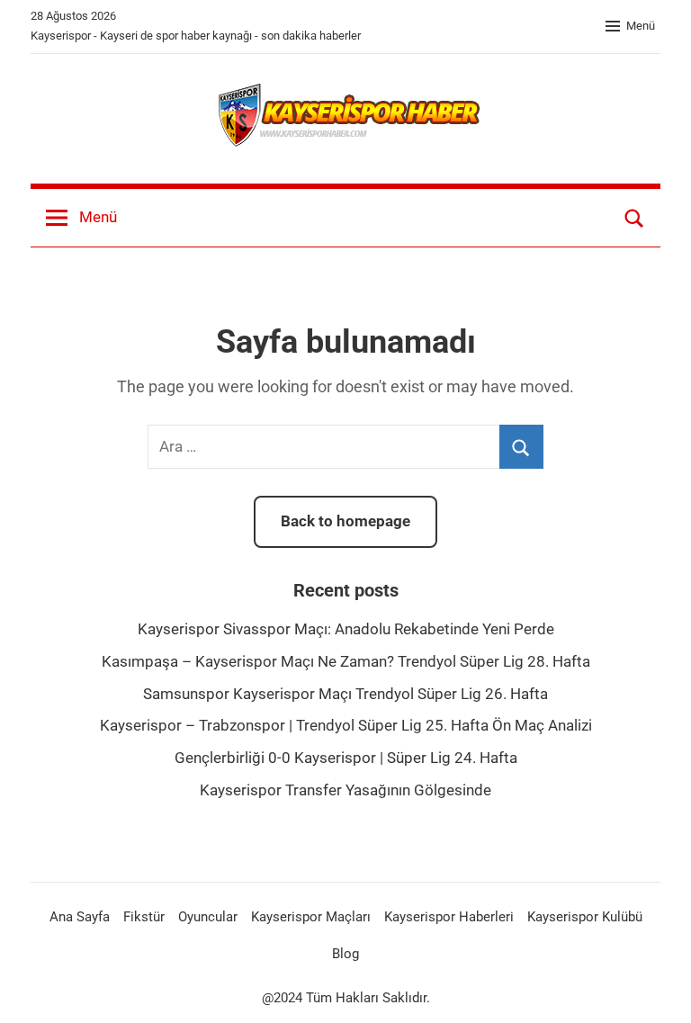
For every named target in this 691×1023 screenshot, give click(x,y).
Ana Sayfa (79, 917)
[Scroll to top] (656, 988)
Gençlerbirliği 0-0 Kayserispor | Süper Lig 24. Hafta (346, 758)
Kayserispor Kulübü (584, 917)
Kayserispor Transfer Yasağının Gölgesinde (345, 790)
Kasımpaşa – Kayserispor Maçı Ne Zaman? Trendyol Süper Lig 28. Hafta (346, 661)
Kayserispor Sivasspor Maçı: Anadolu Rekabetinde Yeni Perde (346, 629)
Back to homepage (345, 521)
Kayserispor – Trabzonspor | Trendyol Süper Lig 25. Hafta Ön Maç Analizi (346, 725)
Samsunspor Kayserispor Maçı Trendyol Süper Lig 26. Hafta (345, 694)
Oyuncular (208, 917)
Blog (345, 954)
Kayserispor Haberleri (449, 917)
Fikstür (144, 917)
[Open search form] (634, 218)
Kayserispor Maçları (311, 917)
